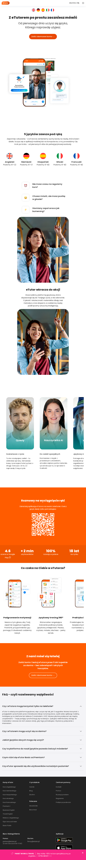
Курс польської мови (10, 822)
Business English (9, 810)
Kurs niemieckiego (9, 791)
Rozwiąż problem (62, 795)
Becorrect (33, 810)
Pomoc (58, 791)
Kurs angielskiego (9, 787)
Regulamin (60, 798)
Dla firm (32, 795)
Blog (31, 791)
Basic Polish (7, 825)
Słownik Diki (33, 806)
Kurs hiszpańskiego (10, 795)
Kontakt (58, 787)
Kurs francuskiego (9, 802)
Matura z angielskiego (11, 818)
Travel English (8, 814)
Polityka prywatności (63, 802)
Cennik (31, 787)
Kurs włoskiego (8, 798)
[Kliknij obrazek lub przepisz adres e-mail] (9, 841)
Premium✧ (7, 806)
